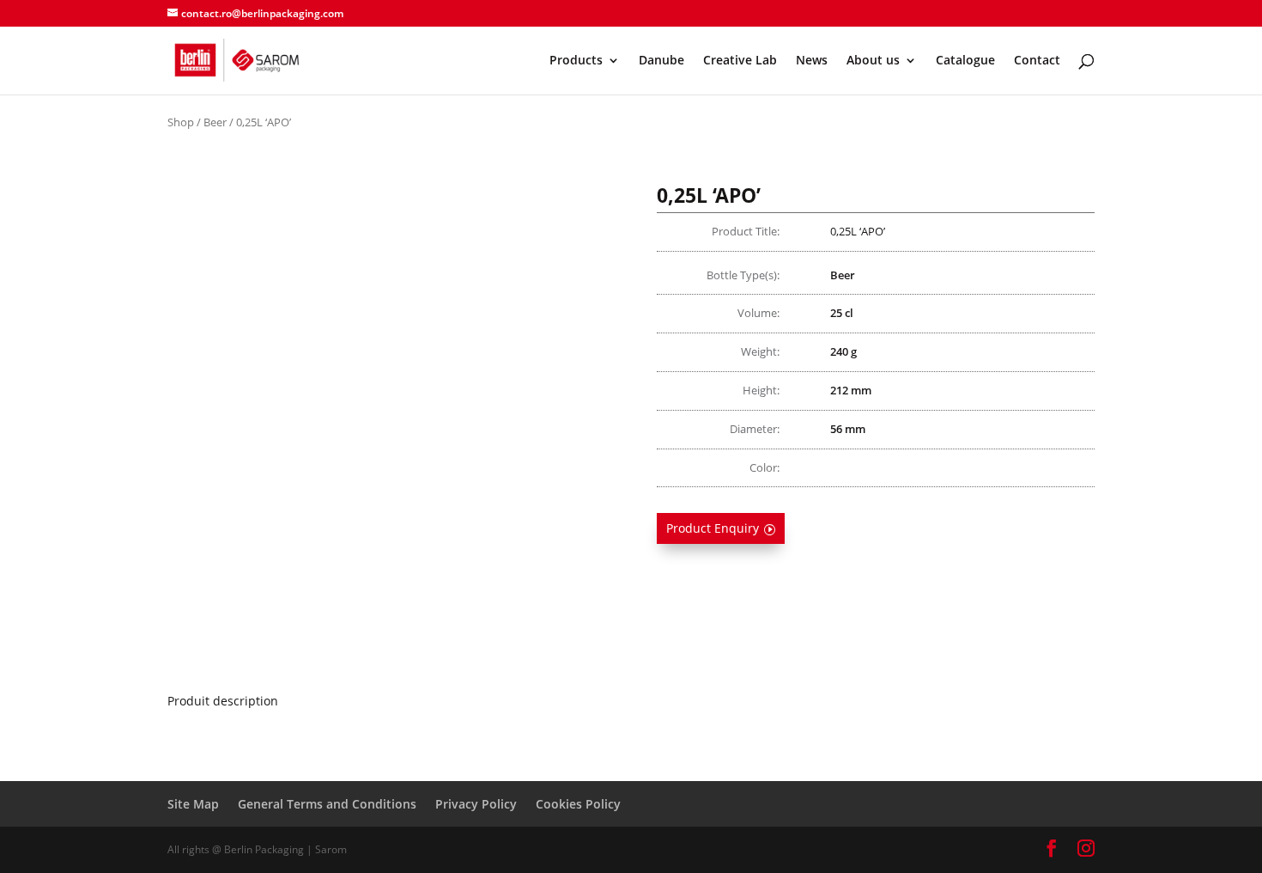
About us (873, 61)
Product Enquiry (712, 528)
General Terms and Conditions (327, 804)
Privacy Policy (476, 804)
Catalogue (965, 61)
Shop (180, 122)
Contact (1037, 61)
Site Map (193, 804)
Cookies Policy (578, 804)
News (812, 61)
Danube (661, 61)
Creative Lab (740, 61)
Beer (215, 122)
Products (576, 61)
